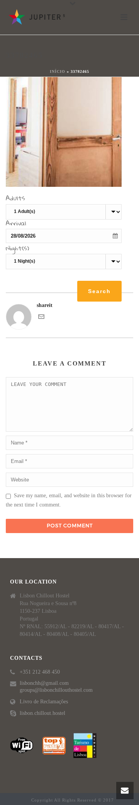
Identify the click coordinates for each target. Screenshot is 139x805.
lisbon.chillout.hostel (42, 713)
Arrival (16, 224)
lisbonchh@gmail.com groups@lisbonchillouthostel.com (56, 686)
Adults (15, 199)
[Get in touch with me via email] (41, 318)
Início (57, 71)
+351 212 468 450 (40, 672)
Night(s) (17, 249)
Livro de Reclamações (44, 701)
